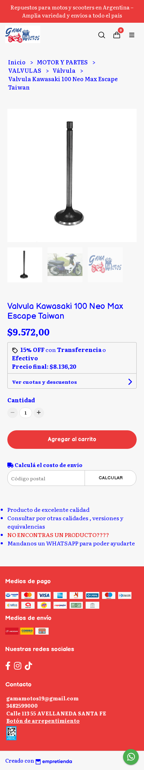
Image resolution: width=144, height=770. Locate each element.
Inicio (17, 62)
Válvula (64, 70)
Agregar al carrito (72, 439)
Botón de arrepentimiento (43, 720)
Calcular (111, 478)
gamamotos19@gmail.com (42, 698)
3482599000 (22, 705)
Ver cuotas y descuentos (44, 381)
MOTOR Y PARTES (63, 62)
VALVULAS (25, 70)
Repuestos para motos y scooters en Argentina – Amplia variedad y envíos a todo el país (72, 11)
